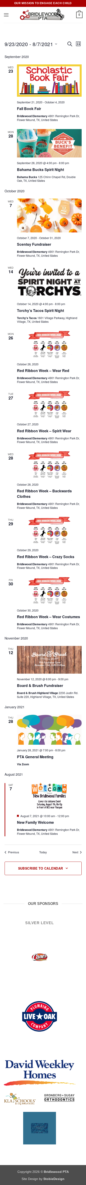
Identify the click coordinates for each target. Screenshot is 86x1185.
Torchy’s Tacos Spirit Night (40, 310)
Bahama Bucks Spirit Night (40, 169)
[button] (6, 14)
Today (43, 852)
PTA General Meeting (35, 756)
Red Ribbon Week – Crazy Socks (45, 556)
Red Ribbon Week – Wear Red (43, 370)
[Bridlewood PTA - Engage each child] (42, 15)
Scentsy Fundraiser (34, 244)
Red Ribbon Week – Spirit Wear (44, 430)
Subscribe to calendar (40, 868)
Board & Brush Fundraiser (40, 685)
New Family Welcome (35, 822)
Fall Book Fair (29, 108)
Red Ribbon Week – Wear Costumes (48, 616)
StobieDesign (53, 1179)
